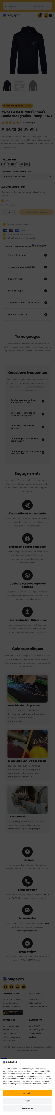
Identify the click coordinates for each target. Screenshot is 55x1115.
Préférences (27, 1108)
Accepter (27, 1093)
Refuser (27, 1101)
